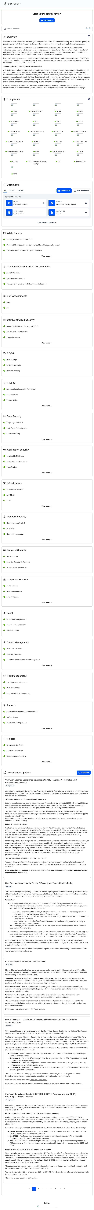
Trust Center (41, 858)
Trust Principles (34, 52)
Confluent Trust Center (57, 818)
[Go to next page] (64, 1189)
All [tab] (5, 190)
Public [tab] (12, 190)
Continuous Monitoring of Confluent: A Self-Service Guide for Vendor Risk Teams (40, 932)
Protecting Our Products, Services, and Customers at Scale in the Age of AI (38, 903)
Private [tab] (20, 190)
